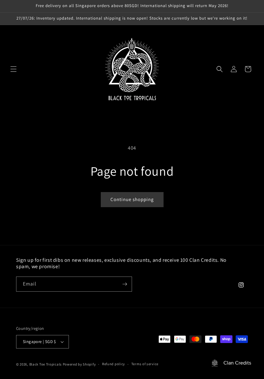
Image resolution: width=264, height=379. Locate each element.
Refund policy (113, 364)
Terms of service (144, 364)
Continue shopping (132, 199)
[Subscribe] (125, 284)
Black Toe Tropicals (45, 364)
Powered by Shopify (79, 364)
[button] (13, 69)
